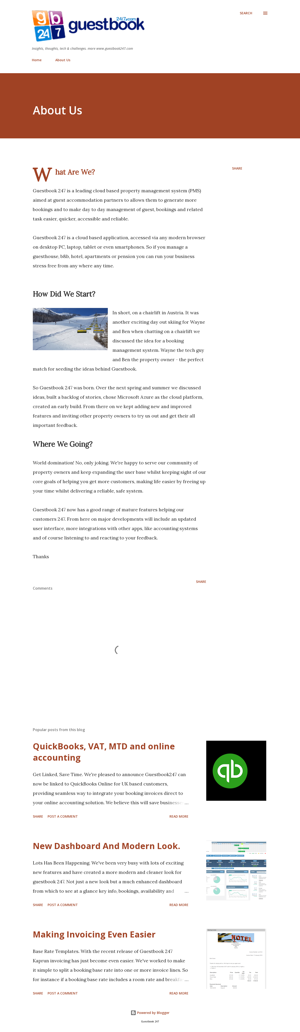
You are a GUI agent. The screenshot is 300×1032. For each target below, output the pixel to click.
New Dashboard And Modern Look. (106, 846)
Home (36, 60)
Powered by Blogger (152, 1012)
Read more (178, 816)
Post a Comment (63, 816)
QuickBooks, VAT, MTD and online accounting (104, 751)
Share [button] (237, 168)
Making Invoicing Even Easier (94, 934)
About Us (62, 60)
